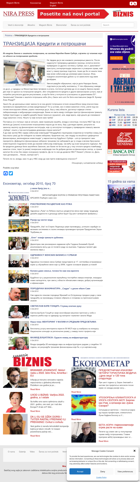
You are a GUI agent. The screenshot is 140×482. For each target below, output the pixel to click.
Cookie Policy (101, 477)
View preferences (125, 471)
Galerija (22, 451)
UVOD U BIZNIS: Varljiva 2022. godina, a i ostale (47, 396)
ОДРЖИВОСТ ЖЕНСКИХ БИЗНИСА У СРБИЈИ (53, 254)
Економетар (35, 2)
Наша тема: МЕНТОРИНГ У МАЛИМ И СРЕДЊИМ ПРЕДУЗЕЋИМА (63, 321)
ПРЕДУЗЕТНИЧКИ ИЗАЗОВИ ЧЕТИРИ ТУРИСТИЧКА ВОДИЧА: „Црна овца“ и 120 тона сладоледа (118, 374)
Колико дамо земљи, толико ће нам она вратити (54, 270)
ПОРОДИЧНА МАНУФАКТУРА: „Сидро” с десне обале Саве (60, 288)
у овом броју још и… (40, 188)
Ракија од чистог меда (41, 219)
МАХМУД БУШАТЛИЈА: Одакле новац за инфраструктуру (59, 337)
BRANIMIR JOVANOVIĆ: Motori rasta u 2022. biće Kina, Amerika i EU (48, 372)
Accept (80, 471)
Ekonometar (61, 25)
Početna (8, 35)
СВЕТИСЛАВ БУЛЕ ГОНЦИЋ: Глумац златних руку (55, 305)
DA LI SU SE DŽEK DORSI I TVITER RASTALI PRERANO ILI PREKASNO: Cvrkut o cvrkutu (48, 419)
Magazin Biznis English (56, 4)
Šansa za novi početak (80, 25)
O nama (11, 451)
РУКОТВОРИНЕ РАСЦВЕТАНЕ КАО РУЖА (51, 204)
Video (32, 451)
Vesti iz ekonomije (15, 25)
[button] (134, 450)
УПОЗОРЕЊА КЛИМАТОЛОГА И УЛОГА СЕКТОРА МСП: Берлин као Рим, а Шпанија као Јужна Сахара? (117, 401)
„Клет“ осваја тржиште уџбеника (46, 237)
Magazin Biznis (12, 2)
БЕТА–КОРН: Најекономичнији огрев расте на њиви (116, 426)
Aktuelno (31, 25)
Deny (102, 471)
